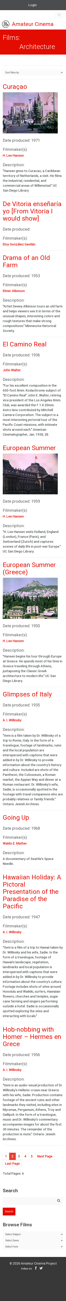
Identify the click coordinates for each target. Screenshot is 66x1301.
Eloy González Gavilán (19, 244)
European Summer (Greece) (29, 568)
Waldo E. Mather (15, 843)
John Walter (12, 370)
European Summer (29, 448)
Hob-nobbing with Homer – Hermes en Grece (32, 1037)
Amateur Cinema (33, 24)
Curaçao (15, 86)
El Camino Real (25, 344)
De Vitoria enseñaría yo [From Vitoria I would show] (32, 211)
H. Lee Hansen (13, 155)
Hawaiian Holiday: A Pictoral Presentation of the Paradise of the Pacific (32, 892)
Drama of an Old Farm (26, 261)
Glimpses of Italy (27, 694)
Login (32, 5)
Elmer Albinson (14, 291)
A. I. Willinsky (12, 720)
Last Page (12, 1163)
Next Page (44, 1156)
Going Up (16, 817)
